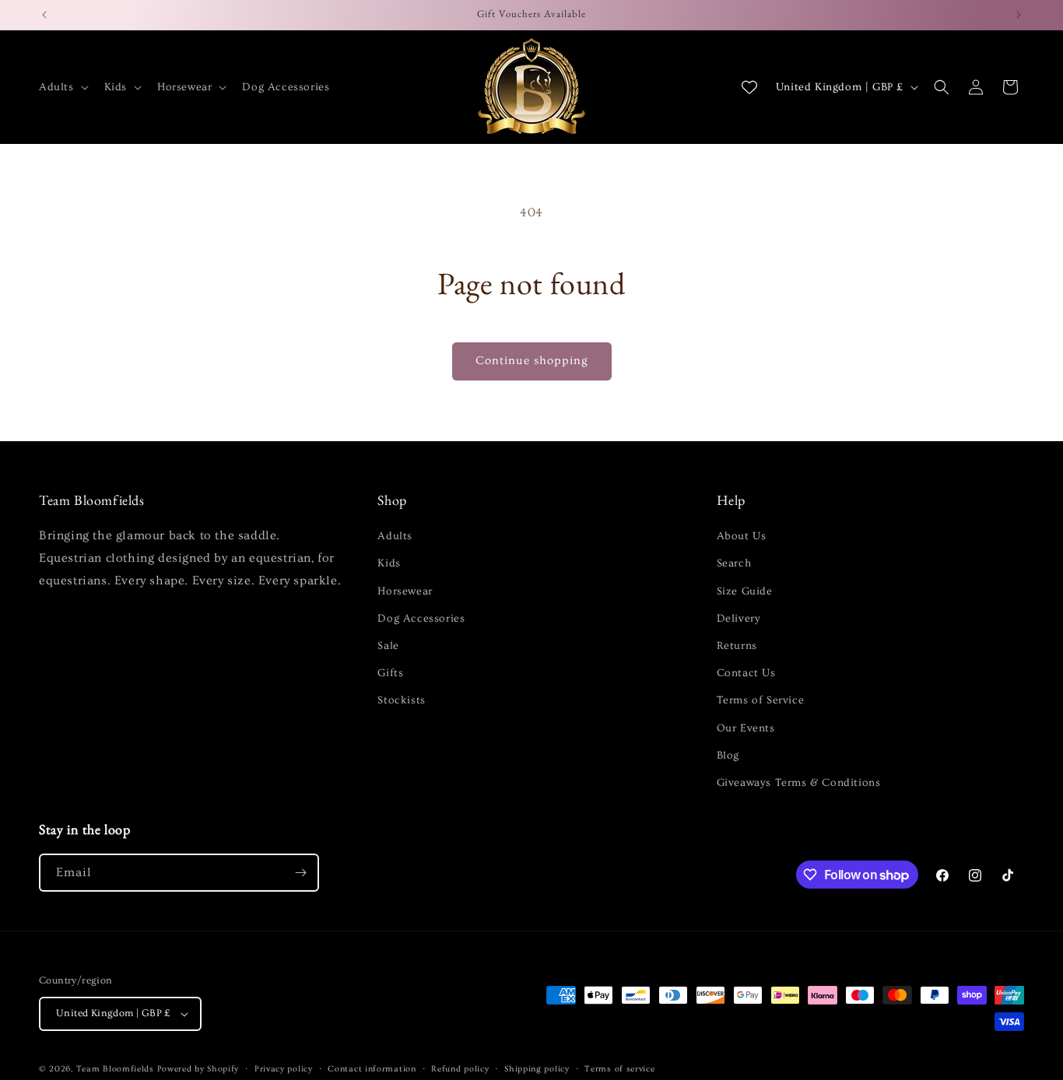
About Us (742, 536)
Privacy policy (283, 1069)
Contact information (372, 1069)
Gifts (390, 673)
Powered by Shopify (198, 1069)
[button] (62, 87)
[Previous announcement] (44, 15)
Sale (387, 646)
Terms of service (619, 1069)
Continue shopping (531, 360)
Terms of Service (761, 700)
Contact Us (746, 673)
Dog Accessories (421, 618)
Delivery (739, 618)
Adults (394, 536)
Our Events (746, 728)
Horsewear (404, 591)
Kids (388, 563)
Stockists (401, 700)
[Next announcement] (1019, 15)
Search (734, 563)
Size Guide (745, 591)
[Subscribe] (300, 873)
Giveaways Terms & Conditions (799, 783)
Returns (737, 646)
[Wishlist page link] (749, 87)
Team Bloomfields (115, 1069)
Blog (728, 755)
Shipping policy (537, 1069)
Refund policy (460, 1069)
